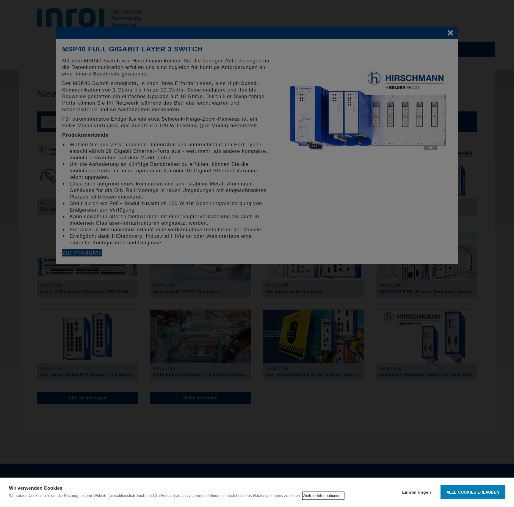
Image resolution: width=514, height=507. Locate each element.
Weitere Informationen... (323, 495)
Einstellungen (416, 492)
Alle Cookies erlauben (472, 492)
